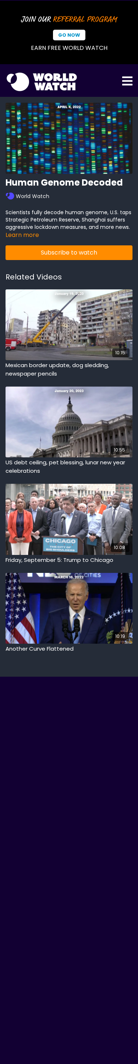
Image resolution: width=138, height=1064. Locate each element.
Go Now (69, 35)
